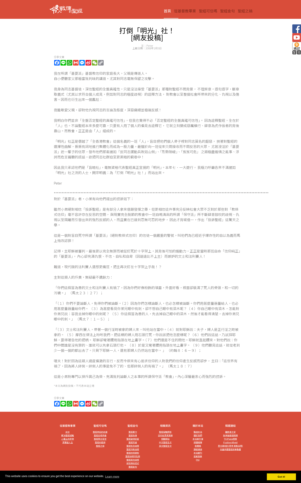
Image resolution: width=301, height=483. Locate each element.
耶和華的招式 (132, 463)
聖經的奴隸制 (132, 452)
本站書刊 (198, 452)
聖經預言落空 (100, 438)
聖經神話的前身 (100, 431)
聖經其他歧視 (132, 459)
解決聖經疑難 (67, 435)
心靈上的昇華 (67, 438)
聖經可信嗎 (208, 10)
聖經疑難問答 (165, 431)
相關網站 (165, 438)
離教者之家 (230, 431)
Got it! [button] (281, 476)
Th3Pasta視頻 (230, 438)
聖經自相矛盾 (100, 435)
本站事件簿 (198, 438)
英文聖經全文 (165, 445)
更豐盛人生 (67, 442)
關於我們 (198, 435)
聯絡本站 (198, 431)
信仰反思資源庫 (165, 435)
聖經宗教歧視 (132, 449)
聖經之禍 (245, 10)
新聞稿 (198, 445)
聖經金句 (227, 10)
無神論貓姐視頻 (230, 435)
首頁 (167, 10)
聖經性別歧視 (132, 445)
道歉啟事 (198, 456)
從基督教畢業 (185, 10)
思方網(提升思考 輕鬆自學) (230, 445)
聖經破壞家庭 (132, 438)
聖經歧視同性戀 (132, 456)
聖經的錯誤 (100, 442)
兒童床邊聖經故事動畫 (230, 449)
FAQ (198, 459)
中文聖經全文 (165, 442)
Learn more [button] (112, 476)
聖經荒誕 (133, 442)
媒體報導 (198, 442)
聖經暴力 (133, 431)
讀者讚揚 (198, 449)
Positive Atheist (230, 442)
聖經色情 (133, 435)
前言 (67, 431)
